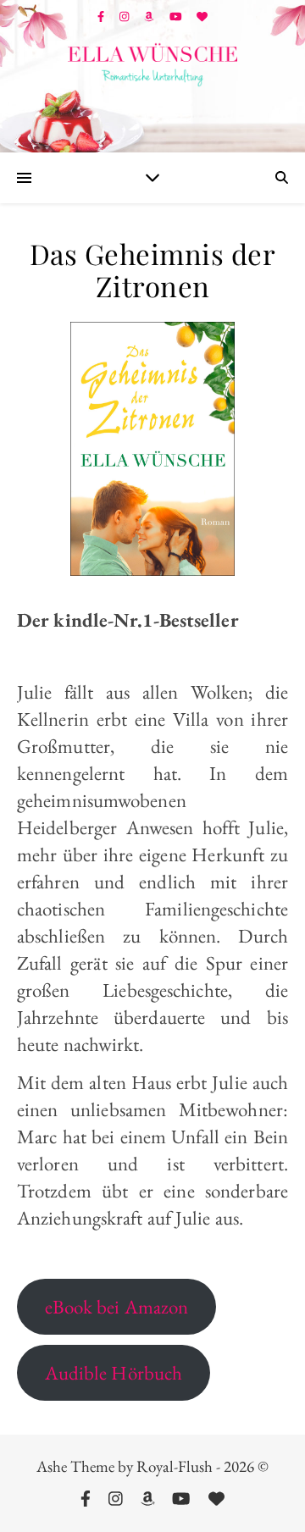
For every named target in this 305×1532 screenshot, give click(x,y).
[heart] (202, 16)
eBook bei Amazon (117, 1306)
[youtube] (177, 16)
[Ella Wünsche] (152, 64)
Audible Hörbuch (114, 1372)
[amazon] (150, 16)
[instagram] (125, 16)
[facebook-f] (102, 16)
